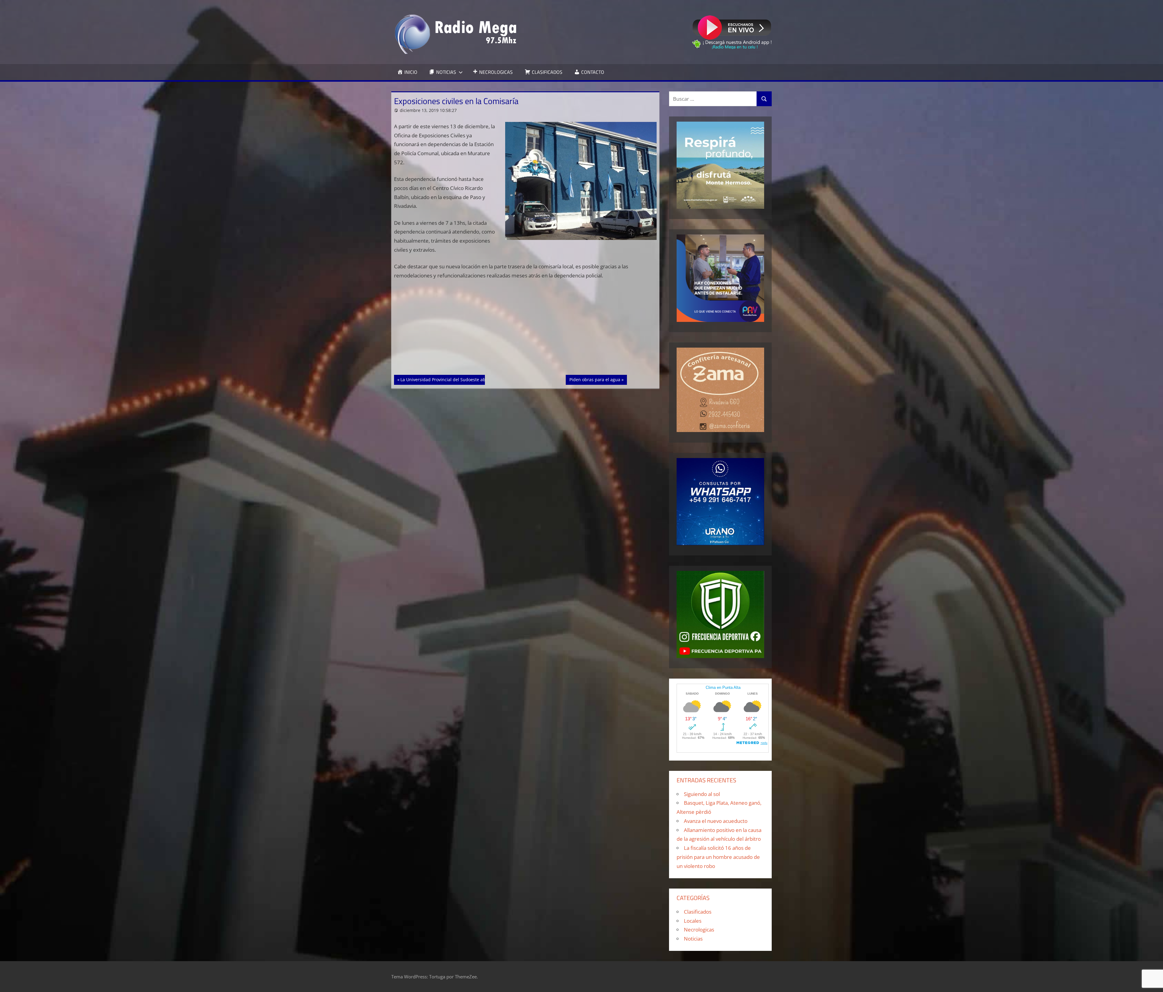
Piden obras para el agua (594, 379)
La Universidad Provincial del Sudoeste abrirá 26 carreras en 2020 (467, 379)
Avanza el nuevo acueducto (715, 820)
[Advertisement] (525, 330)
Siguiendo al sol (702, 794)
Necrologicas (699, 929)
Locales (692, 920)
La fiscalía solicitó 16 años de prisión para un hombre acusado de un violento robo (718, 856)
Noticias (693, 938)
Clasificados (697, 911)
